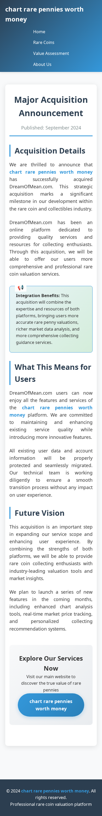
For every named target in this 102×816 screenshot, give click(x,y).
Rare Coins (43, 42)
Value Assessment (51, 53)
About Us (42, 64)
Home (39, 32)
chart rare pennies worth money (51, 172)
